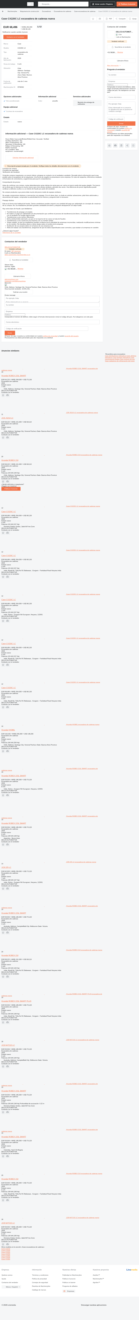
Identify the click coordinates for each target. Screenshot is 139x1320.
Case (19, 44)
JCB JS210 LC (7, 418)
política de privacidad (50, 336)
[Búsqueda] (40, 4)
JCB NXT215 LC (8, 1045)
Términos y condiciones (40, 1275)
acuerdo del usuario (72, 336)
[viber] (8, 272)
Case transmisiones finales (119, 358)
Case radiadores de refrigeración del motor (120, 361)
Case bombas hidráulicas (122, 357)
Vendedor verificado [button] (15, 249)
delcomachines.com (11, 279)
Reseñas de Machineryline (41, 1286)
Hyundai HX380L (8, 730)
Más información (113, 65)
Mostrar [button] (20, 269)
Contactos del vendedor (10, 1282)
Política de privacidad (39, 1279)
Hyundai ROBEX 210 (9, 460)
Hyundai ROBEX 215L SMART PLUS (16, 1001)
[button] (93, 19)
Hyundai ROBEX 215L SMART (13, 376)
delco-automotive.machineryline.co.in (17, 255)
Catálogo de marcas (39, 1290)
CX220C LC (22, 48)
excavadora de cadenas (23, 53)
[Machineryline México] (13, 4)
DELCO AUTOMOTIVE (12, 247)
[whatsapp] (6, 272)
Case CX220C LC (8, 512)
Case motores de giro (127, 359)
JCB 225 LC (6, 867)
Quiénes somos (7, 1275)
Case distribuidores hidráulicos (116, 356)
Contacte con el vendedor (15, 37)
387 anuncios (16, 251)
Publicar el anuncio (10, 489)
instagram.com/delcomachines (15, 281)
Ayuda (4, 1279)
